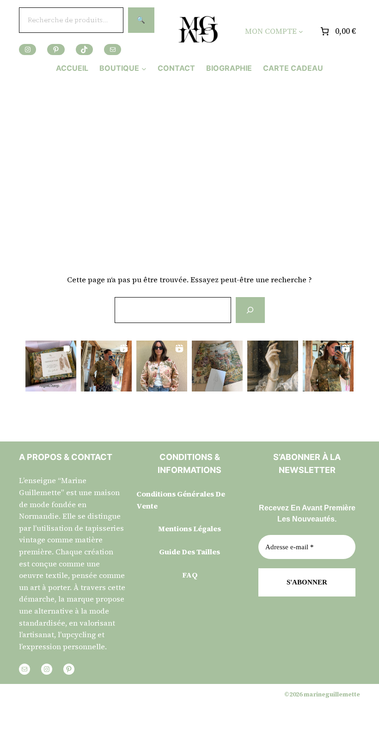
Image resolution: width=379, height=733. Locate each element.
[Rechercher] (250, 310)
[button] (50, 366)
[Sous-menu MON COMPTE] (301, 31)
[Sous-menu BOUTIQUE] (144, 68)
